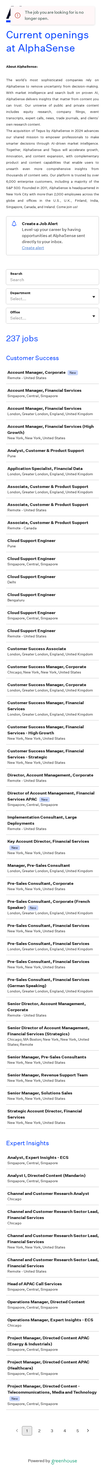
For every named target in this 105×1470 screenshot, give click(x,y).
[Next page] (88, 1431)
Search (16, 274)
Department (20, 293)
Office (15, 312)
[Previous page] (17, 1431)
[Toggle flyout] (94, 297)
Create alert (33, 247)
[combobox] (10, 299)
